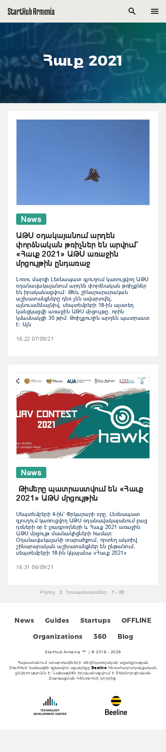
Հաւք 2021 (83, 60)
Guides (57, 620)
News (24, 620)
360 (100, 636)
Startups (95, 620)
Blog (125, 636)
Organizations (58, 636)
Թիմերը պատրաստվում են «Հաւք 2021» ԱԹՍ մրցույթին (79, 493)
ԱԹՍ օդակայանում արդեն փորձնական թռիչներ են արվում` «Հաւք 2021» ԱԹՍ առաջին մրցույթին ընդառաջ (77, 249)
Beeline (99, 667)
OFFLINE (137, 620)
